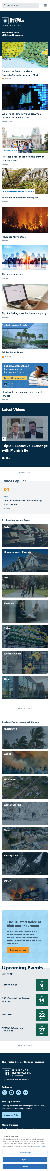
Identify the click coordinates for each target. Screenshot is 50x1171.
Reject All (25, 1159)
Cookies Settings (25, 1152)
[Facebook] (18, 1092)
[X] (4, 1092)
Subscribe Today (11, 1115)
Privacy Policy (40, 1146)
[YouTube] (25, 1092)
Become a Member (18, 950)
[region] (25, 1150)
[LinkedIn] (11, 1092)
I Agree (25, 1166)
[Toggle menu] (45, 5)
